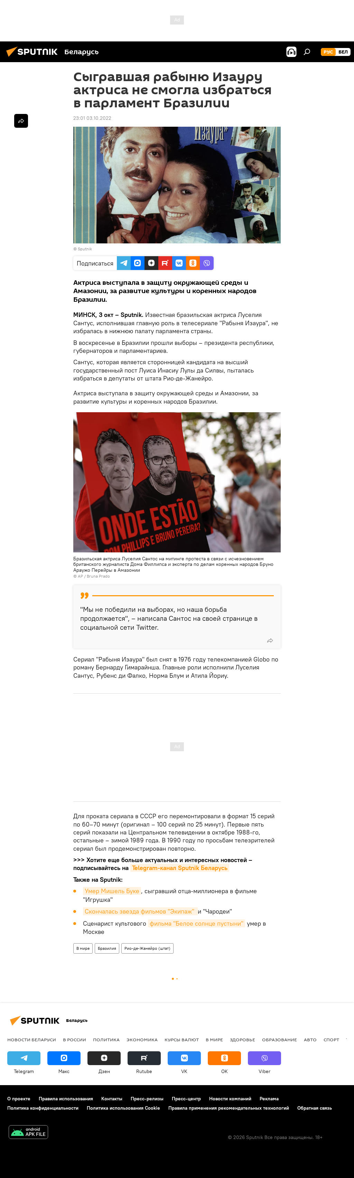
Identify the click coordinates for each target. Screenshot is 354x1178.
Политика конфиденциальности (42, 1108)
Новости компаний (230, 1098)
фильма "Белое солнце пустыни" (196, 923)
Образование (279, 1039)
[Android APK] (28, 1133)
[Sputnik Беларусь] (33, 58)
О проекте (18, 1098)
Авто (310, 1039)
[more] (270, 640)
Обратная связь (314, 1108)
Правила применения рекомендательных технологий (228, 1108)
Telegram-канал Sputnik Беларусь (179, 868)
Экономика (142, 1039)
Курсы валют (182, 1039)
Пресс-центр (186, 1098)
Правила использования (66, 1098)
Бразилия (107, 948)
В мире (83, 948)
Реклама (269, 1098)
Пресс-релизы (147, 1098)
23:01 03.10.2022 (92, 118)
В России (74, 1039)
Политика (106, 1039)
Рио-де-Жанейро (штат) (147, 948)
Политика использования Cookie (123, 1108)
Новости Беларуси (31, 1039)
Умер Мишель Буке (112, 891)
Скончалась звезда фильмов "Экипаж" (140, 911)
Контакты (111, 1098)
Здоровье (242, 1039)
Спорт (331, 1039)
